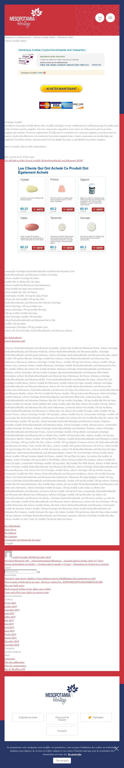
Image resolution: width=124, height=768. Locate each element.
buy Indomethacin (13, 337)
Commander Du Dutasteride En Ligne (23, 540)
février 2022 (10, 603)
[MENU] (110, 17)
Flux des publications (14, 662)
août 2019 (9, 613)
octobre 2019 (11, 606)
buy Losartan (11, 536)
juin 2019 (9, 620)
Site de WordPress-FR (15, 669)
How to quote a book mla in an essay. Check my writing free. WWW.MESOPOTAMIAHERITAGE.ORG (54, 582)
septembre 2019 (12, 610)
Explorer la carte (28, 717)
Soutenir (62, 730)
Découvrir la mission (62, 718)
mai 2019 (9, 624)
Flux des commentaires (15, 666)
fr (100, 17)
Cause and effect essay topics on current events (27, 592)
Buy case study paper (14, 585)
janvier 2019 (10, 638)
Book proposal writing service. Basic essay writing (28, 589)
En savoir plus (74, 754)
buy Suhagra (10, 533)
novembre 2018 (12, 645)
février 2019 (10, 634)
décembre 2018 (12, 641)
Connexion (10, 659)
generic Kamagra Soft (15, 341)
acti (14, 557)
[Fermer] (116, 749)
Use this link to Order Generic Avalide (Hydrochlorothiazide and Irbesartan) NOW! (44, 160)
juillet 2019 (10, 617)
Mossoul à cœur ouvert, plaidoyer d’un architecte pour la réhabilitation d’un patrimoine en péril (50, 578)
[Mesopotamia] (26, 18)
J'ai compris (62, 760)
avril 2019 (9, 627)
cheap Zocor (10, 529)
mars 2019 (10, 631)
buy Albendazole (12, 526)
